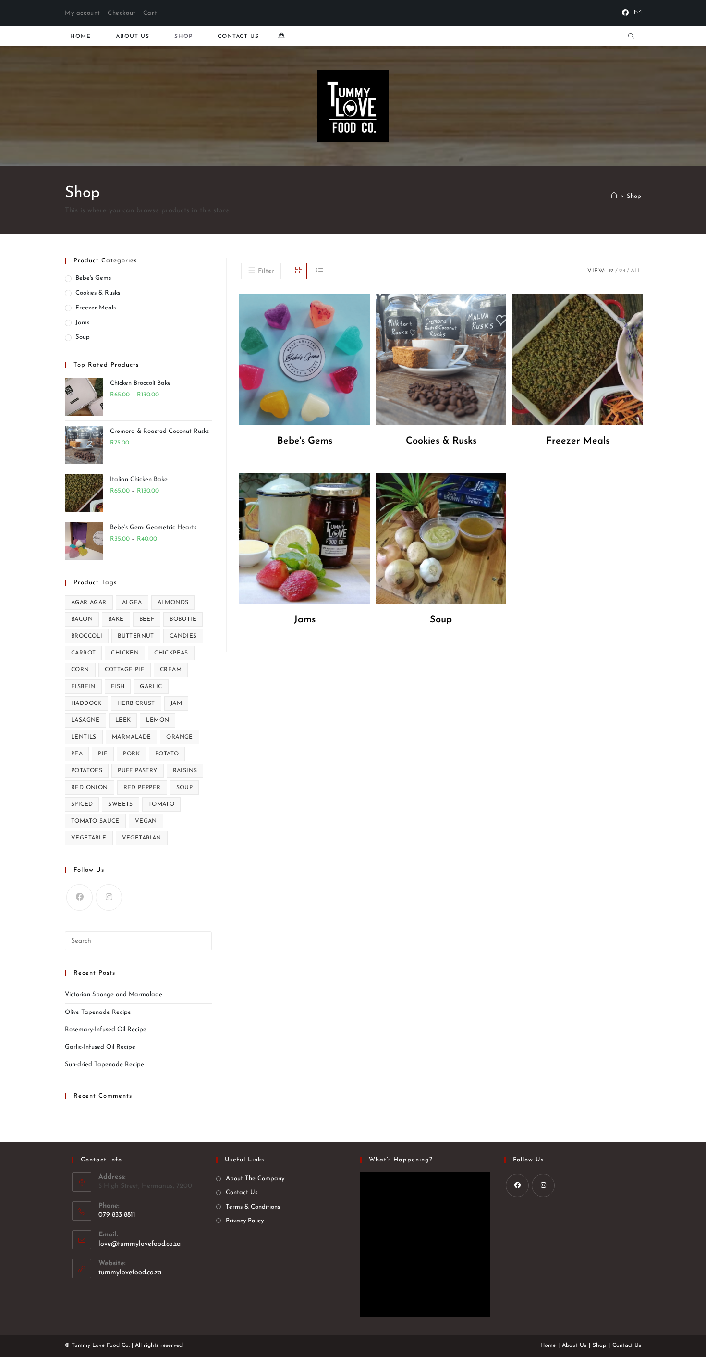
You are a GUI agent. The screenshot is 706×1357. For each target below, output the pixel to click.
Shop (634, 196)
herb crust (136, 703)
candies (183, 636)
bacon (82, 619)
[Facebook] (625, 13)
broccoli (86, 636)
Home (548, 1345)
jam (176, 703)
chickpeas (171, 653)
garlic (151, 687)
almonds (173, 602)
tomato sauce (95, 821)
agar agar (89, 602)
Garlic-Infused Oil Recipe (100, 1047)
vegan (146, 821)
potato (167, 754)
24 (622, 271)
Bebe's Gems (93, 278)
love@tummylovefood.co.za (139, 1243)
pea (77, 754)
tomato (161, 804)
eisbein (83, 687)
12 (611, 271)
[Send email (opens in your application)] (636, 13)
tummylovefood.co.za (129, 1272)
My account (82, 13)
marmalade (131, 737)
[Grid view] (299, 271)
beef (147, 619)
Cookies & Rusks (97, 293)
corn (80, 670)
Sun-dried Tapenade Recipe (104, 1064)
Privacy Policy (245, 1221)
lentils (84, 737)
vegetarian (141, 838)
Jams (82, 323)
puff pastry (137, 771)
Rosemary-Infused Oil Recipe (105, 1029)
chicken (125, 653)
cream (171, 670)
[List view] (320, 271)
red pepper (142, 787)
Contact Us (241, 1192)
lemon (157, 720)
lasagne (85, 720)
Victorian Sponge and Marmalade (113, 994)
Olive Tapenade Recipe (98, 1012)
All (636, 271)
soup (184, 787)
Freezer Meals (95, 308)
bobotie (183, 619)
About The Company (255, 1178)
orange (179, 737)
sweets (120, 804)
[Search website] (631, 37)
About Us (574, 1345)
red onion (89, 787)
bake (116, 619)
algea (132, 602)
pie (103, 754)
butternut (136, 636)
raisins (185, 771)
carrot (83, 653)
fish (118, 687)
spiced (82, 804)
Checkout (122, 13)
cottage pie (125, 670)
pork (131, 754)
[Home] (614, 196)
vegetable (89, 838)
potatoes (86, 771)
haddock (86, 703)
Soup (82, 337)
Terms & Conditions (253, 1207)
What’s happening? (401, 1160)
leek (123, 720)
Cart (150, 13)
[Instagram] (109, 897)
